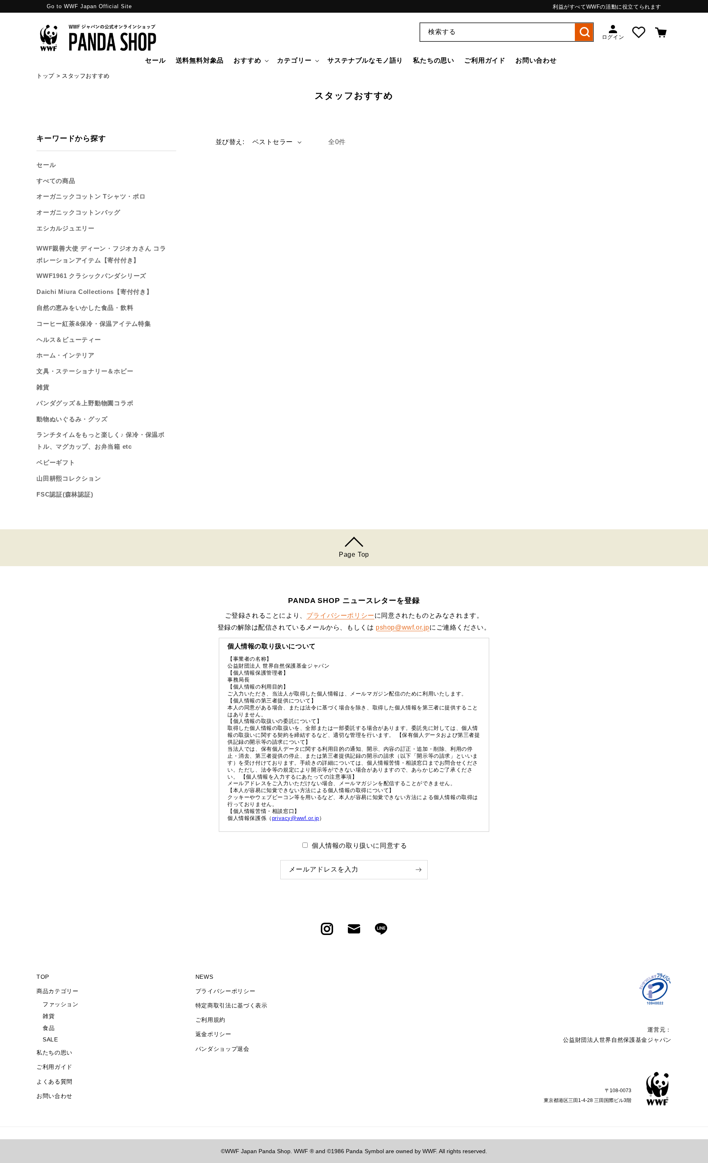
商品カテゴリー (57, 991)
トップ (45, 75)
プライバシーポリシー (340, 615)
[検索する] (584, 32)
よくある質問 (54, 1081)
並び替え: (230, 141)
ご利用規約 (210, 1019)
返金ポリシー (213, 1034)
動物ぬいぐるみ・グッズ (71, 419)
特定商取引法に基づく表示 (231, 1005)
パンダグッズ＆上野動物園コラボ (84, 403)
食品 (48, 1028)
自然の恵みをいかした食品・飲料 (84, 307)
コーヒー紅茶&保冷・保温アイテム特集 (93, 323)
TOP (42, 976)
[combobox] (506, 32)
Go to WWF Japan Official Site (89, 6)
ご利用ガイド (54, 1067)
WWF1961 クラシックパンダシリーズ (91, 276)
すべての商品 (55, 180)
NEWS (204, 976)
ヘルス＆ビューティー (68, 339)
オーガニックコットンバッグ (78, 212)
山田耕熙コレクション (68, 478)
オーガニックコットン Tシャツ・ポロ (91, 196)
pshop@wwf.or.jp (402, 627)
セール (46, 164)
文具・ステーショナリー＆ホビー (84, 371)
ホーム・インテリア (65, 355)
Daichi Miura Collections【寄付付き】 (94, 292)
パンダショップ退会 (222, 1049)
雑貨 (43, 387)
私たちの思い (54, 1052)
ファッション (61, 1004)
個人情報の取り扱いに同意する (359, 845)
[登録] (418, 869)
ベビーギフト (55, 462)
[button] (250, 61)
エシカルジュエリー (65, 228)
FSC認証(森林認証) (64, 494)
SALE (50, 1039)
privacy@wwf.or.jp (295, 818)
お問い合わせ (54, 1096)
